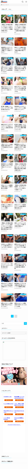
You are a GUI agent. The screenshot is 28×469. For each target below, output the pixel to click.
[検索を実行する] (25, 323)
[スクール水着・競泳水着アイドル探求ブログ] (4, 2)
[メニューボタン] (26, 2)
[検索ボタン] (22, 2)
